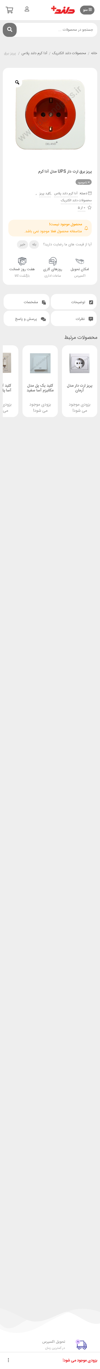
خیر (22, 244)
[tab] (74, 301)
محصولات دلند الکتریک (69, 53)
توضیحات (78, 302)
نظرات (81, 319)
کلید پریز (45, 193)
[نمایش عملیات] (8, 1360)
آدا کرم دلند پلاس (34, 53)
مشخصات (31, 302)
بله (34, 244)
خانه (94, 53)
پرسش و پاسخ (26, 319)
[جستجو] (10, 30)
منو (86, 10)
